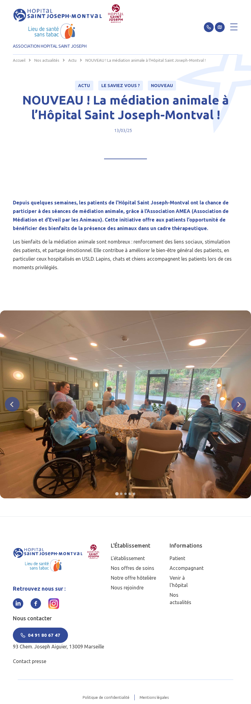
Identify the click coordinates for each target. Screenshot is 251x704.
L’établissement (128, 558)
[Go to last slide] (12, 404)
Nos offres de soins (132, 568)
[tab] (116, 493)
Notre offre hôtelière (133, 578)
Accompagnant (187, 568)
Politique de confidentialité (106, 697)
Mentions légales (154, 697)
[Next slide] (238, 404)
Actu (72, 60)
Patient (177, 558)
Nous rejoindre (127, 587)
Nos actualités (46, 60)
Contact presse (29, 661)
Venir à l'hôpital (179, 581)
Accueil (19, 60)
